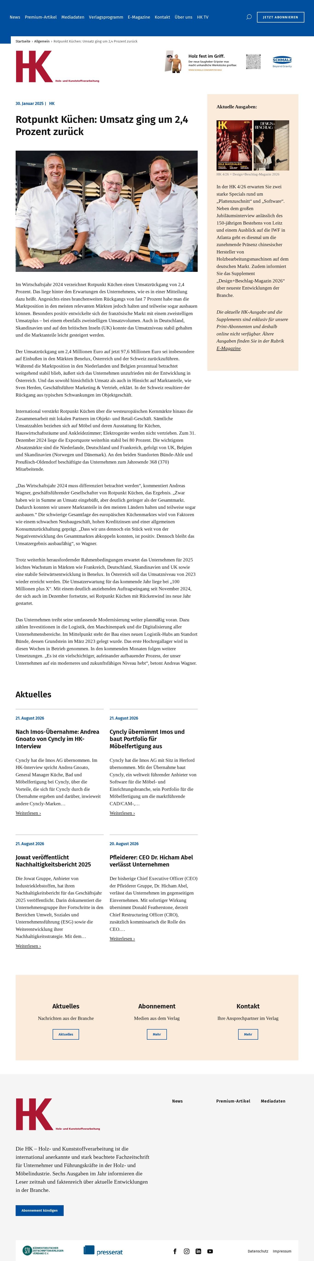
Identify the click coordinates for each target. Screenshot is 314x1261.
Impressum (282, 1251)
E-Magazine (139, 17)
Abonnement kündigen (40, 1210)
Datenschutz (258, 1251)
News (15, 17)
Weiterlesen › (28, 813)
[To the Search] (248, 17)
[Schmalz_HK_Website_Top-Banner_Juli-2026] (227, 62)
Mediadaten (72, 17)
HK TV (202, 17)
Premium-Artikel (41, 17)
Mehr (157, 1034)
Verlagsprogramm (106, 17)
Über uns (183, 17)
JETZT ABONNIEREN (280, 17)
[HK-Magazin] (84, 67)
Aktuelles (66, 1034)
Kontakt (162, 17)
